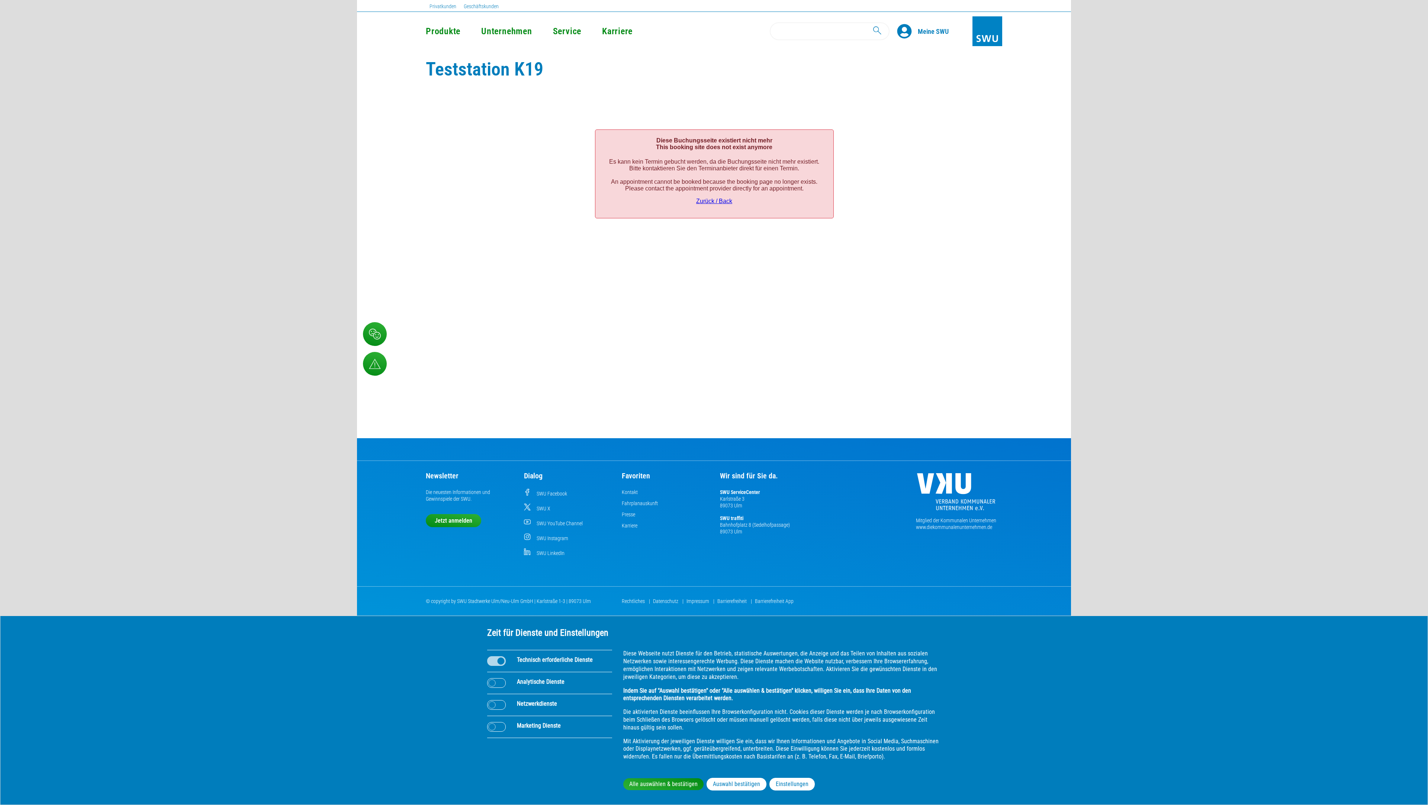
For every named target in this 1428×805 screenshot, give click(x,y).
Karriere (617, 31)
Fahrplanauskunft (640, 503)
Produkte (443, 31)
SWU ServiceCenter (740, 492)
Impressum (698, 601)
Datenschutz (666, 601)
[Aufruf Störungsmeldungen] (375, 364)
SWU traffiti (731, 518)
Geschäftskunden (481, 6)
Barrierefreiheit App (774, 601)
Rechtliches (634, 601)
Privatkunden (443, 6)
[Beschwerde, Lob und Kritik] (375, 334)
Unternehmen (506, 31)
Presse (628, 514)
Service (567, 31)
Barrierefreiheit (732, 601)
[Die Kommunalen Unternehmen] (956, 494)
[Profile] (907, 31)
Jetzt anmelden (453, 520)
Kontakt (630, 492)
